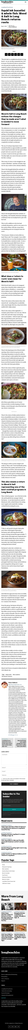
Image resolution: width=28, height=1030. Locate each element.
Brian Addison (13, 682)
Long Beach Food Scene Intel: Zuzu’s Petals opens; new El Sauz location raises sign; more (7, 743)
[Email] (18, 54)
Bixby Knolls (9, 674)
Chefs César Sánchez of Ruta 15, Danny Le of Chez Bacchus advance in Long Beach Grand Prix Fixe (13, 828)
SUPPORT (3, 998)
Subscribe (14, 809)
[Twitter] (9, 54)
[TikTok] (14, 734)
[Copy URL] (21, 54)
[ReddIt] (15, 54)
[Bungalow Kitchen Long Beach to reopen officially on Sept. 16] (20, 906)
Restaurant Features (7, 676)
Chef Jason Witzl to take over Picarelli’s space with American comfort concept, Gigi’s (12, 842)
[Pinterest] (12, 54)
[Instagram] (11, 734)
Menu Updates (16, 674)
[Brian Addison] (4, 709)
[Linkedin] (13, 734)
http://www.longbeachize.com (15, 684)
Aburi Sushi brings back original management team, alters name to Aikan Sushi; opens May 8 (21, 743)
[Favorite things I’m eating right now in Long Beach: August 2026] (20, 927)
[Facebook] (6, 54)
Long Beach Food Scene (7, 7)
